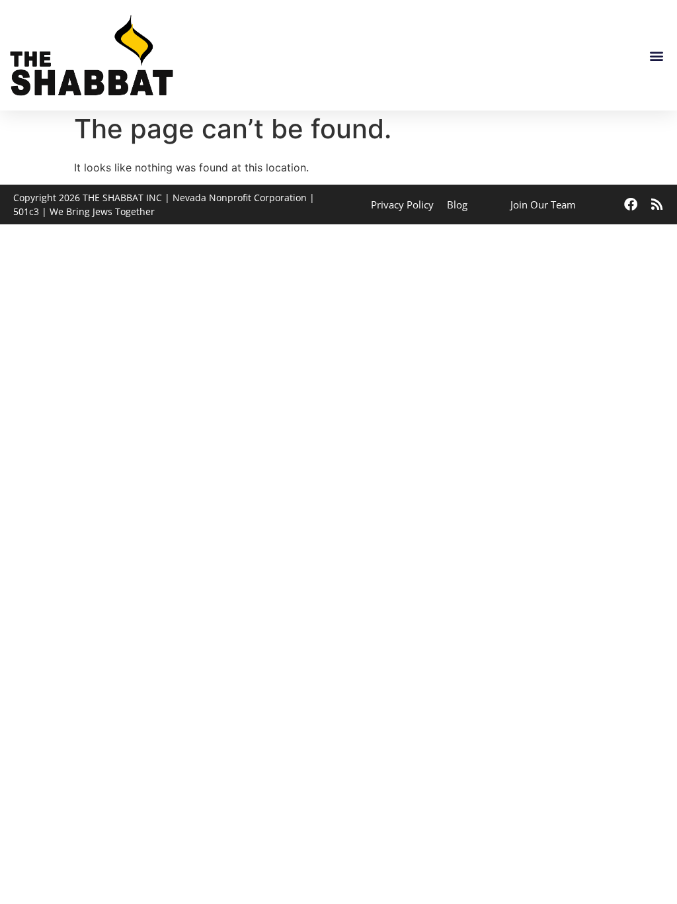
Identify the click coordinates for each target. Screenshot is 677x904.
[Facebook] (630, 204)
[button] (656, 55)
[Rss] (657, 204)
